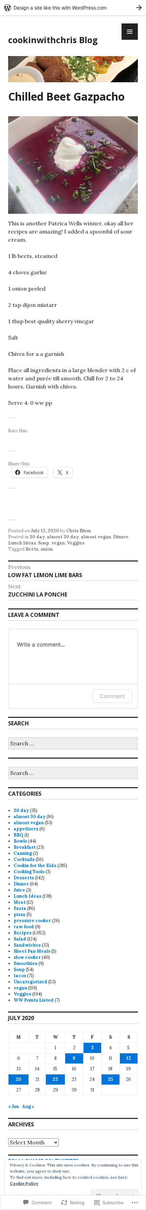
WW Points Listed (34, 1000)
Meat (19, 902)
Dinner (120, 537)
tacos (20, 976)
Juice (19, 890)
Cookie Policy (24, 1183)
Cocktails (24, 859)
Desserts (24, 878)
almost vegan (96, 537)
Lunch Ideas (22, 543)
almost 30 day (63, 537)
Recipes (23, 933)
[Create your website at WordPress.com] (73, 7)
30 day (37, 537)
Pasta (20, 908)
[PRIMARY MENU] (130, 31)
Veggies (76, 543)
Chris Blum (78, 531)
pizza (19, 914)
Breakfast (25, 847)
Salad (20, 939)
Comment (112, 696)
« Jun (13, 1106)
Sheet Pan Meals (32, 951)
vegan (58, 543)
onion (46, 549)
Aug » (28, 1106)
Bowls (20, 841)
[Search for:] (73, 744)
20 (18, 1079)
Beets (31, 549)
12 (128, 1058)
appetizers (26, 829)
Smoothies (25, 963)
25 (110, 1079)
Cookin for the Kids (35, 865)
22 (55, 1079)
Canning (23, 853)
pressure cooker (32, 920)
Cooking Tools (29, 872)
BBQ (18, 835)
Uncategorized (30, 982)
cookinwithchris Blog (53, 40)
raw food (24, 927)
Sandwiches (27, 945)
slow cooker (27, 957)
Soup (43, 543)
